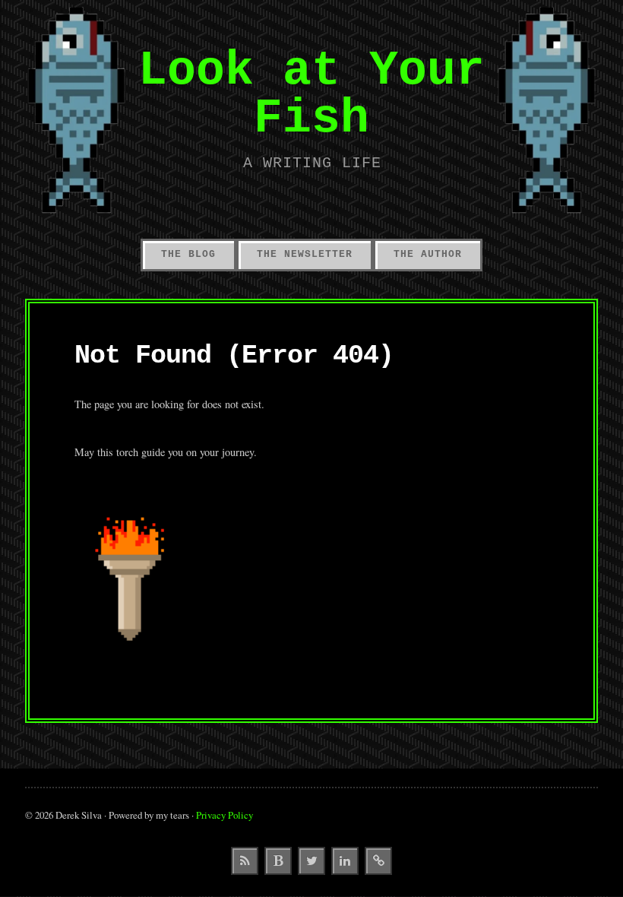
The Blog (188, 254)
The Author (428, 254)
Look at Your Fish (311, 94)
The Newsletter (305, 254)
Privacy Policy (224, 815)
